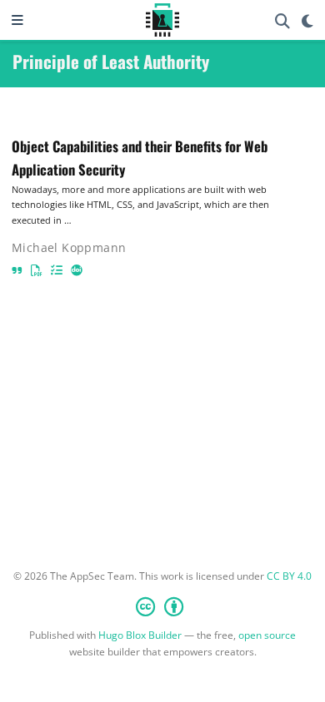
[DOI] (76, 270)
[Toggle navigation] (17, 20)
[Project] (56, 270)
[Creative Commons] (163, 606)
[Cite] (17, 270)
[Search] (282, 20)
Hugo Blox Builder (140, 635)
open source (267, 635)
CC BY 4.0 (289, 576)
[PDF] (36, 270)
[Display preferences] (307, 20)
